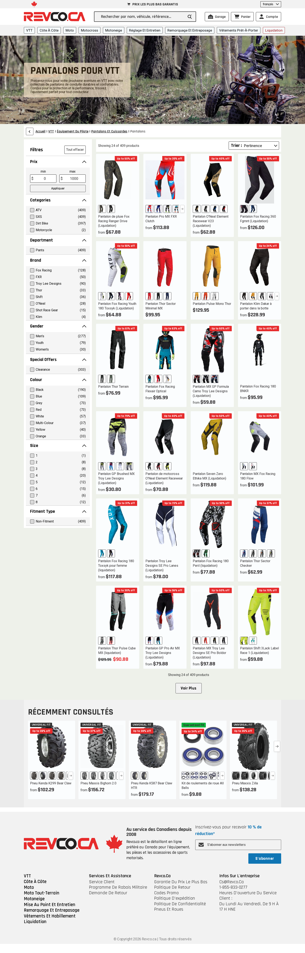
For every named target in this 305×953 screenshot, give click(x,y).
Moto (70, 30)
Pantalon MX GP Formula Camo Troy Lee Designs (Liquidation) (211, 391)
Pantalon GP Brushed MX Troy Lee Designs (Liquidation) (116, 478)
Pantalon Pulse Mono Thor (212, 304)
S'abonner (264, 858)
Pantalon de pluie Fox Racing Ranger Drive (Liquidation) (113, 221)
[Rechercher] (189, 16)
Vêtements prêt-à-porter (238, 30)
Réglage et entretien (144, 30)
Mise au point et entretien (49, 905)
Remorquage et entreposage (189, 30)
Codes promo (166, 893)
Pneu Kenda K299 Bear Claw (50, 783)
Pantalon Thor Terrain (113, 387)
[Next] (182, 209)
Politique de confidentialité (180, 904)
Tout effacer (75, 150)
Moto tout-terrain (41, 893)
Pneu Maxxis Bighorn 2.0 (98, 783)
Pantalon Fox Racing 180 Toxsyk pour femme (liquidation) (116, 565)
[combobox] (142, 16)
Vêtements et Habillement (50, 916)
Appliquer (58, 188)
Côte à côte (49, 30)
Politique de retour (172, 887)
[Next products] (277, 746)
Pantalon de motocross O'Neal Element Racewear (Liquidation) (164, 478)
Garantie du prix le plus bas (180, 882)
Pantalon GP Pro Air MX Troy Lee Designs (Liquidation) (162, 652)
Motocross (89, 30)
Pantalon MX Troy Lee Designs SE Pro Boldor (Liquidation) (209, 652)
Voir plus (188, 688)
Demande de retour (108, 893)
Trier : (236, 145)
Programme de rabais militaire (118, 887)
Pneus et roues (168, 909)
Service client (102, 882)
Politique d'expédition (174, 898)
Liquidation (274, 30)
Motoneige (113, 30)
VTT (29, 30)
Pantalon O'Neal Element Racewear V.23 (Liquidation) (210, 221)
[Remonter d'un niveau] (29, 131)
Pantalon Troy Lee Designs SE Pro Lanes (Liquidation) (161, 565)
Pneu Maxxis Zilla (245, 783)
